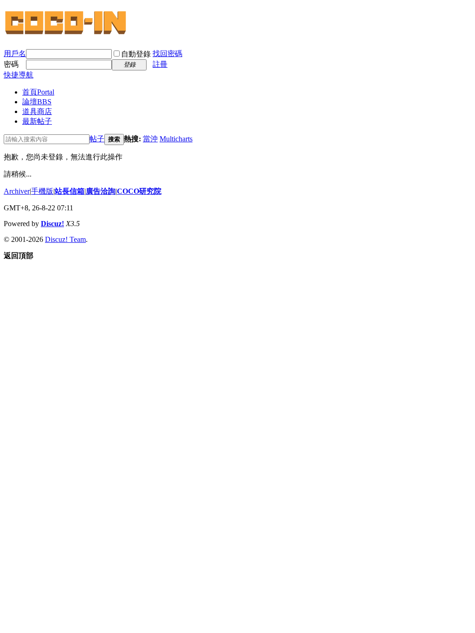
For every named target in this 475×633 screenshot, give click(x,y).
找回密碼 (167, 53)
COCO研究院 (139, 191)
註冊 (160, 64)
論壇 (36, 102)
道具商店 (37, 111)
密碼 (11, 64)
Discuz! (52, 224)
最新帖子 (37, 121)
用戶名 (15, 53)
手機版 (42, 191)
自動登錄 (136, 54)
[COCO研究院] (66, 33)
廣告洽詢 (101, 191)
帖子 (97, 139)
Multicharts (176, 139)
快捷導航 (18, 75)
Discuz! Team (65, 239)
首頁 (38, 92)
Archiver (17, 191)
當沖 (150, 139)
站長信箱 (69, 191)
